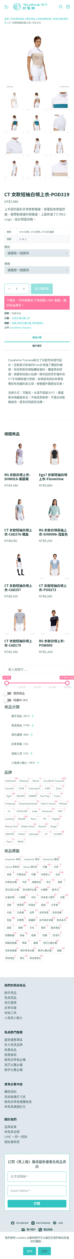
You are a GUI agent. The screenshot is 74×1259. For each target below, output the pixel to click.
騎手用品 (20, 716)
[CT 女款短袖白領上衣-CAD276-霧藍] (19, 509)
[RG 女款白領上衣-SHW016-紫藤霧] (19, 454)
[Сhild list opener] (32, 716)
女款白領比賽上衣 (21, 318)
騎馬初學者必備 (15, 1060)
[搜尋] (60, 6)
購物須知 (10, 1092)
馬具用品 (20, 725)
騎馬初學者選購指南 (18, 1102)
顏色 (7, 247)
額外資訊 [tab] (37, 345)
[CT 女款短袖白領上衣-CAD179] (19, 620)
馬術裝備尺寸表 (15, 1097)
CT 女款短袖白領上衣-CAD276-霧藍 (18, 532)
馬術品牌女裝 (44, 18)
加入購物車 (42, 288)
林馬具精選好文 (15, 1107)
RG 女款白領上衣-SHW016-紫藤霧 (17, 477)
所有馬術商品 (17, 18)
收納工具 (19, 753)
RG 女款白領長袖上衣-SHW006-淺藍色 (53, 532)
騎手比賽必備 (24, 323)
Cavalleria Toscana (20, 327)
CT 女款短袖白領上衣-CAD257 (18, 587)
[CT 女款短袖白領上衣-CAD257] (19, 565)
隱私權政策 (12, 1142)
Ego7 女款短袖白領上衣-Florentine (53, 477)
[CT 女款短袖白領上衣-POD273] (54, 565)
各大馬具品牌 (13, 1045)
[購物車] (68, 6)
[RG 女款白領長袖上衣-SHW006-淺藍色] (54, 509)
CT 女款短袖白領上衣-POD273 (53, 587)
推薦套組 (10, 1055)
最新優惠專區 (13, 1040)
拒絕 (44, 1251)
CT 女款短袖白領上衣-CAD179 (18, 643)
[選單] (6, 7)
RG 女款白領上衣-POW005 (52, 643)
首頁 (6, 18)
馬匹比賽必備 (13, 1065)
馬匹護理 (20, 734)
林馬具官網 (12, 1132)
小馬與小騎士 (23, 762)
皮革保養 (19, 744)
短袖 (14, 323)
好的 (29, 1251)
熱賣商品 (10, 1050)
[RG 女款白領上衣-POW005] (54, 620)
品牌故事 (10, 1127)
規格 (7, 263)
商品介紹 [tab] (37, 337)
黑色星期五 (38, 323)
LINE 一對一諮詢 (15, 1137)
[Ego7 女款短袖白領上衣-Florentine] (54, 454)
